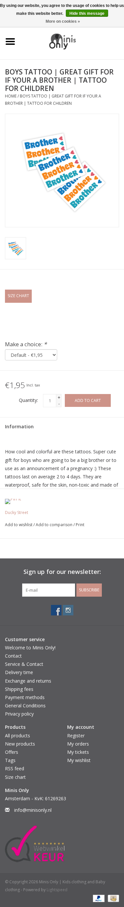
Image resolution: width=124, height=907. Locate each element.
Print (80, 524)
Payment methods (25, 697)
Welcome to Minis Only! (30, 647)
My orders (78, 744)
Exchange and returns (28, 681)
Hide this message (86, 13)
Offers (11, 752)
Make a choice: (26, 344)
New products (20, 744)
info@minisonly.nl (33, 810)
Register (76, 735)
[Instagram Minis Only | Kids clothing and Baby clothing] (68, 610)
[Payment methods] (98, 898)
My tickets (78, 752)
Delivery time (19, 672)
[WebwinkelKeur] (62, 844)
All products (17, 735)
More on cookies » (63, 21)
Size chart (15, 777)
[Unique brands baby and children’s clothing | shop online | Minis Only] (72, 41)
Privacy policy (19, 714)
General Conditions (25, 705)
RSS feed (14, 768)
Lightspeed (57, 890)
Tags (10, 760)
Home (11, 96)
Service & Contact (24, 664)
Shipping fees (19, 689)
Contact (13, 656)
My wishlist (79, 760)
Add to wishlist (19, 524)
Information (19, 426)
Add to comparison (54, 524)
